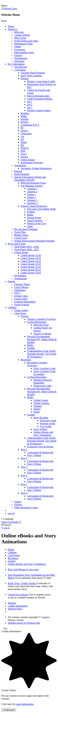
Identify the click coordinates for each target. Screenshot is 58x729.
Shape (37, 411)
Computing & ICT (30, 125)
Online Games (41, 400)
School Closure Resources (34, 206)
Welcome (19, 32)
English (24, 119)
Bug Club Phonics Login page (23, 569)
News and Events (17, 243)
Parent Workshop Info (38, 96)
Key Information (16, 64)
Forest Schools (21, 304)
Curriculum (20, 69)
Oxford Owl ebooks (18, 594)
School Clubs (21, 296)
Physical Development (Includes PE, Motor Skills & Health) (42, 339)
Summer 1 (32, 200)
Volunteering (20, 58)
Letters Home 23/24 (31, 261)
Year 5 (24, 484)
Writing (31, 211)
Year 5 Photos (34, 490)
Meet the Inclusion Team (33, 182)
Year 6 (24, 493)
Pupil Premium (21, 174)
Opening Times (22, 284)
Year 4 (24, 475)
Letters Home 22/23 (31, 264)
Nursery (25, 316)
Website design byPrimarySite (24, 623)
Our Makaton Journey (32, 185)
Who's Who (20, 38)
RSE (23, 151)
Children (12, 307)
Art (22, 136)
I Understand (9, 710)
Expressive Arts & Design (40, 446)
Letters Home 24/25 (31, 258)
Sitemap (12, 603)
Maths (24, 116)
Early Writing (40, 429)
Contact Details (22, 35)
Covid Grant (20, 238)
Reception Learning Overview (37, 364)
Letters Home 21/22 (31, 267)
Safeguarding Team (24, 52)
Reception (26, 359)
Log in (11, 513)
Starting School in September (43, 381)
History (24, 130)
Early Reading (41, 417)
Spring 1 (31, 194)
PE (22, 127)
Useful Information (36, 322)
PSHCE (25, 148)
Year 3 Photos (34, 472)
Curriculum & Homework (40, 452)
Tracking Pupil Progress (33, 72)
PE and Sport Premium (26, 229)
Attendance (20, 290)
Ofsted (17, 46)
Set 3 (29, 107)
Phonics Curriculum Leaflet (41, 81)
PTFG (17, 293)
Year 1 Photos (34, 455)
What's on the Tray (36, 223)
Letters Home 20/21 (31, 269)
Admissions (20, 165)
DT (22, 139)
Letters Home (21, 252)
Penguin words (47, 423)
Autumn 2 (32, 191)
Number (38, 406)
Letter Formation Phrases (40, 98)
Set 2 (29, 104)
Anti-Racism (20, 67)
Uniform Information (24, 301)
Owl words (45, 426)
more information (25, 704)
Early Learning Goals (44, 368)
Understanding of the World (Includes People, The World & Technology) (41, 354)
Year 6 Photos (34, 498)
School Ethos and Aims (26, 40)
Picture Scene (34, 217)
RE (22, 145)
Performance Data (23, 43)
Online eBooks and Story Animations (43, 433)
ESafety (18, 504)
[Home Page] (9, 8)
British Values (21, 235)
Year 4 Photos (34, 481)
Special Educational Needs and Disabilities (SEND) (30, 178)
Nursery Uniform (42, 333)
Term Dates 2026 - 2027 (26, 249)
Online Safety (21, 310)
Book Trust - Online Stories (22, 583)
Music (24, 142)
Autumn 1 (32, 188)
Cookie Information (18, 606)
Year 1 (24, 449)
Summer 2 (32, 203)
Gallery (18, 501)
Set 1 (29, 101)
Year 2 (24, 458)
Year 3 (24, 467)
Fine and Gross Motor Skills (41, 209)
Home (11, 26)
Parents (11, 281)
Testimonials (20, 278)
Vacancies (19, 61)
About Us (13, 29)
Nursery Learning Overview (41, 319)
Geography (26, 133)
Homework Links (43, 385)
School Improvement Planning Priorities (34, 240)
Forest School (28, 159)
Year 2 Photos (34, 464)
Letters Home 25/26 (31, 255)
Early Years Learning (31, 75)
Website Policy (15, 608)
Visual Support (34, 220)
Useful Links (20, 298)
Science (25, 122)
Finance (18, 55)
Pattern (37, 409)
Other (30, 226)
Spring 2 (31, 197)
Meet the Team (41, 325)
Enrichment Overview (32, 162)
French (24, 156)
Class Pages (20, 313)
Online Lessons (41, 403)
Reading (25, 113)
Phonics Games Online (38, 110)
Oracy (24, 153)
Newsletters (20, 275)
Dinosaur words (48, 420)
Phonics (25, 78)
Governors (19, 49)
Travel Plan (20, 232)
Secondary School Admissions (36, 168)
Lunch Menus (21, 287)
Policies (18, 171)
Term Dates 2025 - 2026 (26, 246)
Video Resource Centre (26, 507)
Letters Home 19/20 (31, 272)
